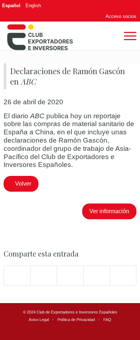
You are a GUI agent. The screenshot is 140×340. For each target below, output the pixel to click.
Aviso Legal (39, 319)
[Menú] (126, 35)
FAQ (107, 319)
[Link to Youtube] (131, 5)
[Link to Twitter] (110, 5)
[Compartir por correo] (123, 275)
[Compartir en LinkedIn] (97, 275)
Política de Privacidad (76, 319)
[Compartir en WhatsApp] (70, 275)
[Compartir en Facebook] (17, 275)
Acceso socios (121, 16)
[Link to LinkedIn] (120, 5)
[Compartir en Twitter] (44, 275)
